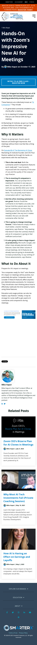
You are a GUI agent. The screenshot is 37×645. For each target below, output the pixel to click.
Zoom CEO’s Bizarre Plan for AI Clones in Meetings (18, 442)
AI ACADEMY (19, 2)
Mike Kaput (12, 67)
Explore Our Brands (17, 589)
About (17, 606)
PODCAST (33, 2)
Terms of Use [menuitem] (13, 633)
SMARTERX (9, 2)
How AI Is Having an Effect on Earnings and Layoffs (16, 557)
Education (17, 597)
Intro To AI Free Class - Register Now (18, 82)
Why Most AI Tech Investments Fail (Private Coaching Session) (18, 498)
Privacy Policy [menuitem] (23, 633)
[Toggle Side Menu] (34, 16)
